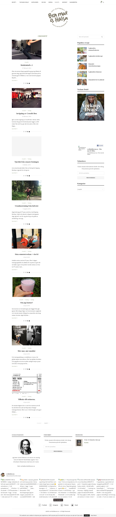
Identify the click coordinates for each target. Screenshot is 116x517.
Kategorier (34, 2)
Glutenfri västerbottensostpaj (94, 65)
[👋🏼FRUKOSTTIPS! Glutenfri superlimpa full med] (48, 488)
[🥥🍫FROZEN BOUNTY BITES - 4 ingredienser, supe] (106, 488)
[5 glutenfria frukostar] (82, 74)
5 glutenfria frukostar (95, 72)
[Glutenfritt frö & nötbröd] (82, 82)
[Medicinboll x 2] (26, 49)
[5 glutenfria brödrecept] (82, 58)
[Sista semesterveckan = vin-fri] (26, 239)
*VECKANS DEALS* (24, 2)
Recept (14, 2)
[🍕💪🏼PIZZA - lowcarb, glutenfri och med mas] (29, 488)
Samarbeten (73, 2)
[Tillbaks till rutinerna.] (26, 384)
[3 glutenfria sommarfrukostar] (82, 50)
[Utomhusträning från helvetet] (26, 190)
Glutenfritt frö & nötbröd (96, 80)
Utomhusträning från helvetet (26, 206)
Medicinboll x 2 (27, 65)
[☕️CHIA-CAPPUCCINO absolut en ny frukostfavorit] (86, 488)
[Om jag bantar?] (26, 287)
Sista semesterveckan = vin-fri (26, 254)
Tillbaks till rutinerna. (26, 399)
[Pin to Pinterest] (27, 83)
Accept (87, 515)
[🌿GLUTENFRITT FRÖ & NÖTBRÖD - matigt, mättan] (10, 488)
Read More (94, 515)
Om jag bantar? (26, 303)
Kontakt (64, 2)
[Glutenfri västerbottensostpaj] (82, 66)
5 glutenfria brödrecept (95, 56)
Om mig (44, 2)
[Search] (103, 2)
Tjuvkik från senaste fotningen (27, 162)
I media (50, 2)
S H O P (57, 2)
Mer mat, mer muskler (26, 351)
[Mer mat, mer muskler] (26, 335)
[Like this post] (23, 83)
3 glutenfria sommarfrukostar (93, 49)
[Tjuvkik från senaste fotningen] (26, 146)
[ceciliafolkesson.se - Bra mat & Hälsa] (82, 148)
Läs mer (14, 80)
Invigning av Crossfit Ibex (26, 113)
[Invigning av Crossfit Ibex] (26, 98)
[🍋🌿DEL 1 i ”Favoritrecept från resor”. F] (67, 488)
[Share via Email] (29, 83)
